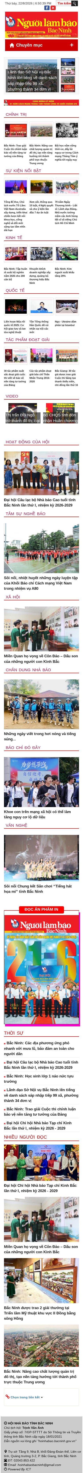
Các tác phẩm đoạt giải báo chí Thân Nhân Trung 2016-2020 (40, 376)
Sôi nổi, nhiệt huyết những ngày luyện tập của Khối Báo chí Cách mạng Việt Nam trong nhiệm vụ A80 (41, 583)
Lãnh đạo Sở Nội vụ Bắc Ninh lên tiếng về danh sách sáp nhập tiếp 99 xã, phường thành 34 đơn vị (41, 1095)
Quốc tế (15, 290)
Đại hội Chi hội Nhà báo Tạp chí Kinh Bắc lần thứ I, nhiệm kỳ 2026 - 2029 (37, 1125)
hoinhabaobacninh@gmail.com (39, 1465)
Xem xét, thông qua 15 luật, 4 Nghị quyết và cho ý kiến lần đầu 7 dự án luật (41, 207)
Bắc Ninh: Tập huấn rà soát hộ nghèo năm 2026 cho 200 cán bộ (15, 274)
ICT (28, 1469)
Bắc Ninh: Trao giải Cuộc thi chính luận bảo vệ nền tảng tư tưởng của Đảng (15, 150)
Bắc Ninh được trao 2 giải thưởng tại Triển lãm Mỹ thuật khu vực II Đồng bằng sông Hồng (39, 1313)
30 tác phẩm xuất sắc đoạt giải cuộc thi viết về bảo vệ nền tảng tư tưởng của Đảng (15, 378)
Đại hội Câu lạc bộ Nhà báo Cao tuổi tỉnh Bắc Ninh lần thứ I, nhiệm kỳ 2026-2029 (39, 502)
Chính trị (16, 114)
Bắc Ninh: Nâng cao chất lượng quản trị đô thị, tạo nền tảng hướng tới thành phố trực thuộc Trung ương (41, 154)
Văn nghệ (16, 825)
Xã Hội (13, 597)
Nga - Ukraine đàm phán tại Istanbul (65, 323)
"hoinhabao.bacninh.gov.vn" (56, 1441)
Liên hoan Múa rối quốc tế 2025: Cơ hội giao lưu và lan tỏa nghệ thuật (15, 327)
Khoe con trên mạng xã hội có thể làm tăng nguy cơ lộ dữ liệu (37, 814)
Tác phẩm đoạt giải (28, 339)
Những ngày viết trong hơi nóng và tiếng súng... (40, 736)
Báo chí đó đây (23, 747)
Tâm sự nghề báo (25, 514)
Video (12, 396)
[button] (41, 1397)
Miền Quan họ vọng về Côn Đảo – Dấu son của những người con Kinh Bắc (41, 659)
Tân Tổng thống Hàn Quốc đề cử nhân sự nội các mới (38, 327)
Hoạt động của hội (27, 442)
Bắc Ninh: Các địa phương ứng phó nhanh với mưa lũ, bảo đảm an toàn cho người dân (39, 1048)
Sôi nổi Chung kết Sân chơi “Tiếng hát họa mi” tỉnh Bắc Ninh (38, 889)
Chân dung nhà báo (28, 670)
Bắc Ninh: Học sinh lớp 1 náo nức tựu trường (38, 1079)
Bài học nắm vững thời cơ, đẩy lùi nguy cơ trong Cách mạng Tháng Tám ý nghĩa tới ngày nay (66, 152)
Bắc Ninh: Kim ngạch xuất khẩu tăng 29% (64, 272)
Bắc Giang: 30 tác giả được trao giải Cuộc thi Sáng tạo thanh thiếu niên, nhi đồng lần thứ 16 (66, 378)
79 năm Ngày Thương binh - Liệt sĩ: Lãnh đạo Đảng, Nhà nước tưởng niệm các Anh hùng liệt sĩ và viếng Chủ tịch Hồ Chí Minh (66, 212)
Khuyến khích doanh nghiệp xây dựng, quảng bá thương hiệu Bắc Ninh (39, 275)
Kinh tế (14, 237)
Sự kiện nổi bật (23, 171)
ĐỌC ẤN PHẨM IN (41, 909)
